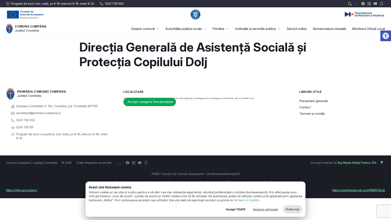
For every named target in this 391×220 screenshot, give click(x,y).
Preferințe (292, 209)
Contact (305, 107)
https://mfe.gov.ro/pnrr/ (21, 190)
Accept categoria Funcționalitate (150, 102)
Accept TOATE (235, 209)
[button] (385, 36)
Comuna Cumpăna (31, 26)
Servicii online (297, 29)
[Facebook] (364, 3)
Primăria (218, 29)
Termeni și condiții (312, 114)
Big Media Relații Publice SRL (357, 162)
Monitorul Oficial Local (368, 29)
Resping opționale (265, 209)
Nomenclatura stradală (329, 29)
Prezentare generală (313, 101)
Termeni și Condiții (246, 200)
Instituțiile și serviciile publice (255, 29)
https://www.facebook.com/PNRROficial (358, 190)
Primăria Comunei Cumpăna (41, 91)
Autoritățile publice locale (183, 29)
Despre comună (143, 29)
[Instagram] (370, 3)
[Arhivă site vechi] (382, 3)
